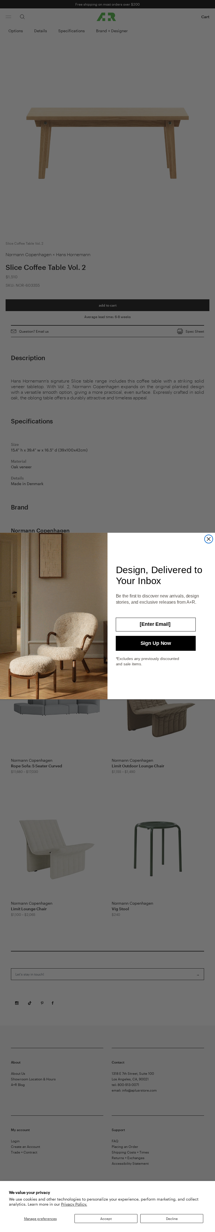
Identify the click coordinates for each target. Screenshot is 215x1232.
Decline (172, 1219)
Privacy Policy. (74, 1204)
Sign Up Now (156, 643)
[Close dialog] (209, 539)
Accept (106, 1219)
